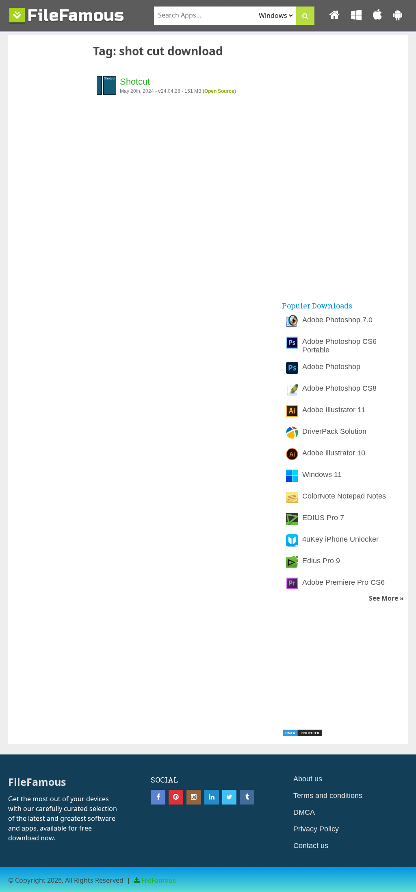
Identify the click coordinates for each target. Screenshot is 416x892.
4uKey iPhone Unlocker (340, 539)
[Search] (305, 16)
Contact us (310, 846)
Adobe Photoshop (331, 367)
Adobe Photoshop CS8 (339, 388)
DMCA (304, 812)
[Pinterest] (176, 797)
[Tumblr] (247, 797)
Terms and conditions (327, 795)
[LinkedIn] (211, 797)
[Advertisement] (47, 176)
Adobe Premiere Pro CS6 (343, 582)
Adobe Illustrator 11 (333, 410)
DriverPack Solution (334, 431)
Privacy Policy (316, 829)
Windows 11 (322, 474)
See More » (386, 598)
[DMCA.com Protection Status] (302, 734)
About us (307, 779)
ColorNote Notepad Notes (344, 496)
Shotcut (135, 82)
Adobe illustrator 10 (333, 453)
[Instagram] (193, 797)
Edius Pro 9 (321, 561)
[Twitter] (229, 797)
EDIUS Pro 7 (323, 518)
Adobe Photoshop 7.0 (337, 320)
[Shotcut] (106, 87)
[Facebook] (158, 797)
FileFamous (76, 15)
